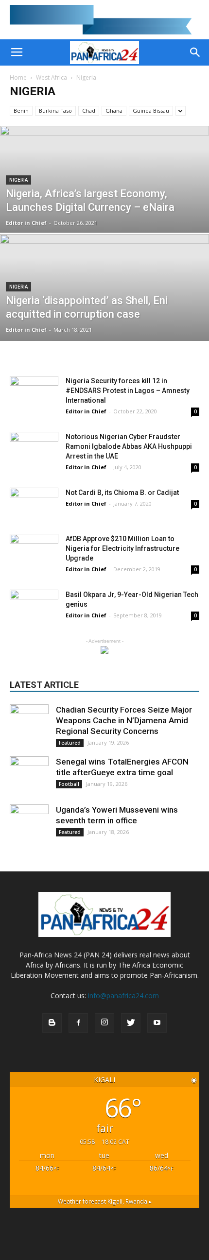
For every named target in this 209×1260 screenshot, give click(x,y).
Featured (70, 742)
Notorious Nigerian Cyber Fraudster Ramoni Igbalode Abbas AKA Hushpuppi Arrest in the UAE (129, 446)
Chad (88, 110)
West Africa (51, 77)
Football (69, 784)
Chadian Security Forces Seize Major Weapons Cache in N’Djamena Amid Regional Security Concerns (124, 720)
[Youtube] (157, 1023)
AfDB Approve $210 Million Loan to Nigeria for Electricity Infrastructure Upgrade (122, 548)
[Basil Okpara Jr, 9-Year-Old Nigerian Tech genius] (34, 606)
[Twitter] (130, 1023)
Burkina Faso (55, 110)
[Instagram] (104, 1023)
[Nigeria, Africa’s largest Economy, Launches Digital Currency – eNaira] (104, 216)
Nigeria (18, 180)
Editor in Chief (26, 222)
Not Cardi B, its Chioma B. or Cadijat (122, 492)
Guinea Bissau (151, 110)
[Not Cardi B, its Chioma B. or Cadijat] (34, 504)
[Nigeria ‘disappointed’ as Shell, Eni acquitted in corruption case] (104, 318)
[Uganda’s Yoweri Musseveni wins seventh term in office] (29, 823)
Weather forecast (105, 1201)
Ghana (113, 110)
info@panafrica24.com (123, 995)
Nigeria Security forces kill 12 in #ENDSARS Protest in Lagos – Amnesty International (128, 390)
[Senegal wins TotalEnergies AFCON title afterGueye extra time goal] (29, 775)
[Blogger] (52, 1023)
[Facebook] (78, 1023)
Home (18, 77)
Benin (21, 110)
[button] (195, 52)
